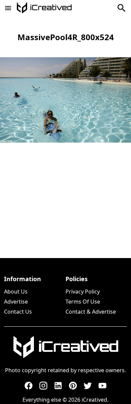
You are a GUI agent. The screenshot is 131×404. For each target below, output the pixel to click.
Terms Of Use (83, 301)
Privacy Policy (83, 291)
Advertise (16, 301)
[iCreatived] (65, 347)
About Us (16, 291)
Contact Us (18, 311)
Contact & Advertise (91, 311)
